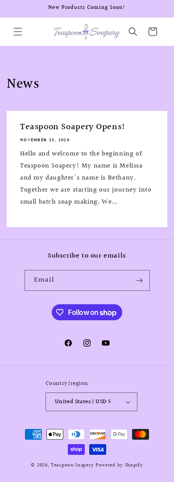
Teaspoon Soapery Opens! (73, 127)
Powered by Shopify (119, 465)
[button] (18, 31)
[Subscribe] (139, 280)
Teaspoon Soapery (72, 465)
